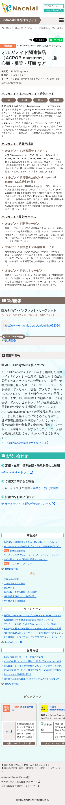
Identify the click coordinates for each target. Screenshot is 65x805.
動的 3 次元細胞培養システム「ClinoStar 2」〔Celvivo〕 (31, 542)
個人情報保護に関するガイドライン (18, 786)
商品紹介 (19, 28)
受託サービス (10, 588)
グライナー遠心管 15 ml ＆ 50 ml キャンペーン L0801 (30, 624)
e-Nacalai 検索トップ (15, 472)
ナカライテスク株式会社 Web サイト (19, 781)
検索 (57, 10)
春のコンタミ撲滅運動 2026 (17, 674)
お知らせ (9, 683)
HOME (7, 28)
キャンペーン (11, 642)
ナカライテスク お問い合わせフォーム (26, 503)
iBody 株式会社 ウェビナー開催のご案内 (23, 657)
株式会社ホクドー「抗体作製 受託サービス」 (25, 559)
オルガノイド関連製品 (14, 601)
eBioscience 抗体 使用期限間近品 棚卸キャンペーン (29, 620)
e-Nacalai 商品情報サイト (20, 20)
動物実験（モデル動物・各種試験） (21, 592)
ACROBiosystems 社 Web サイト (22, 443)
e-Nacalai (14, 777)
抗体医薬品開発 (17, 551)
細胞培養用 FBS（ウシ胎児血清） (20, 596)
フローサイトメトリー (21, 564)
